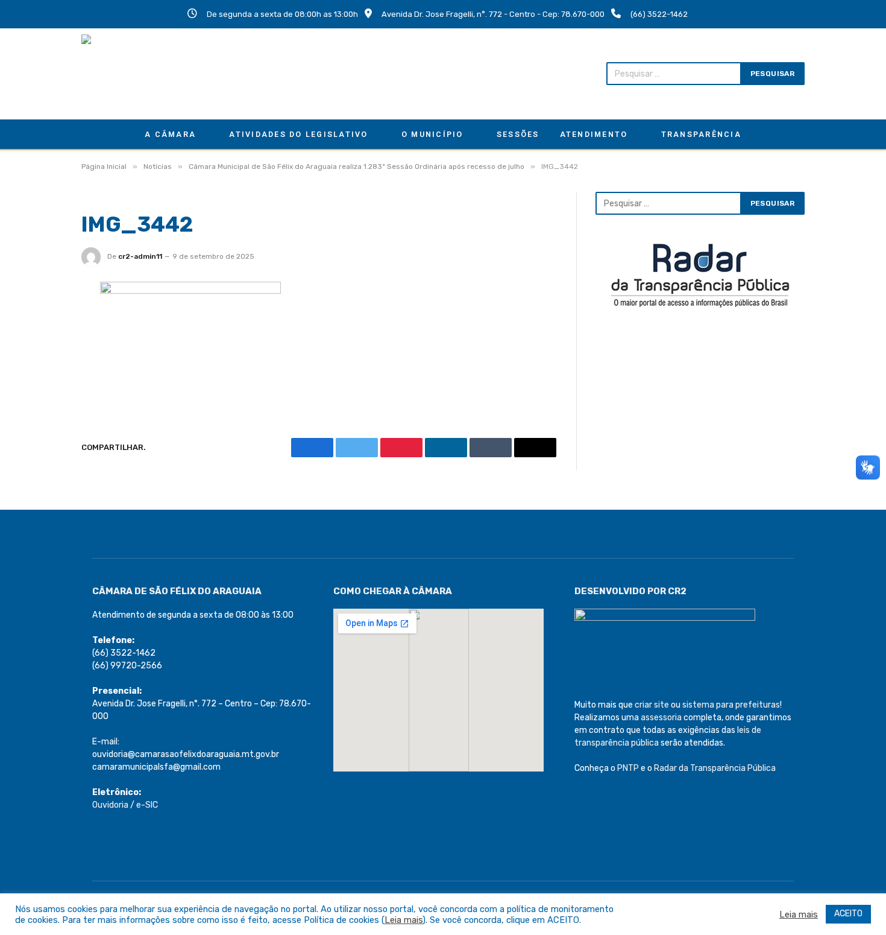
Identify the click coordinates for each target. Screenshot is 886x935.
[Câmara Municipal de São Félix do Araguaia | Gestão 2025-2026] (160, 73)
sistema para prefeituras (731, 705)
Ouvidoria (110, 805)
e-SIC (147, 805)
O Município (432, 134)
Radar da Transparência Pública (715, 768)
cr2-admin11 (140, 256)
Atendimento (594, 134)
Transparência (701, 134)
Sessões (518, 134)
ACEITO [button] (848, 913)
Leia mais (404, 919)
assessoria (661, 717)
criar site (652, 705)
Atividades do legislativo (298, 134)
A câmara (170, 134)
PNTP (628, 768)
